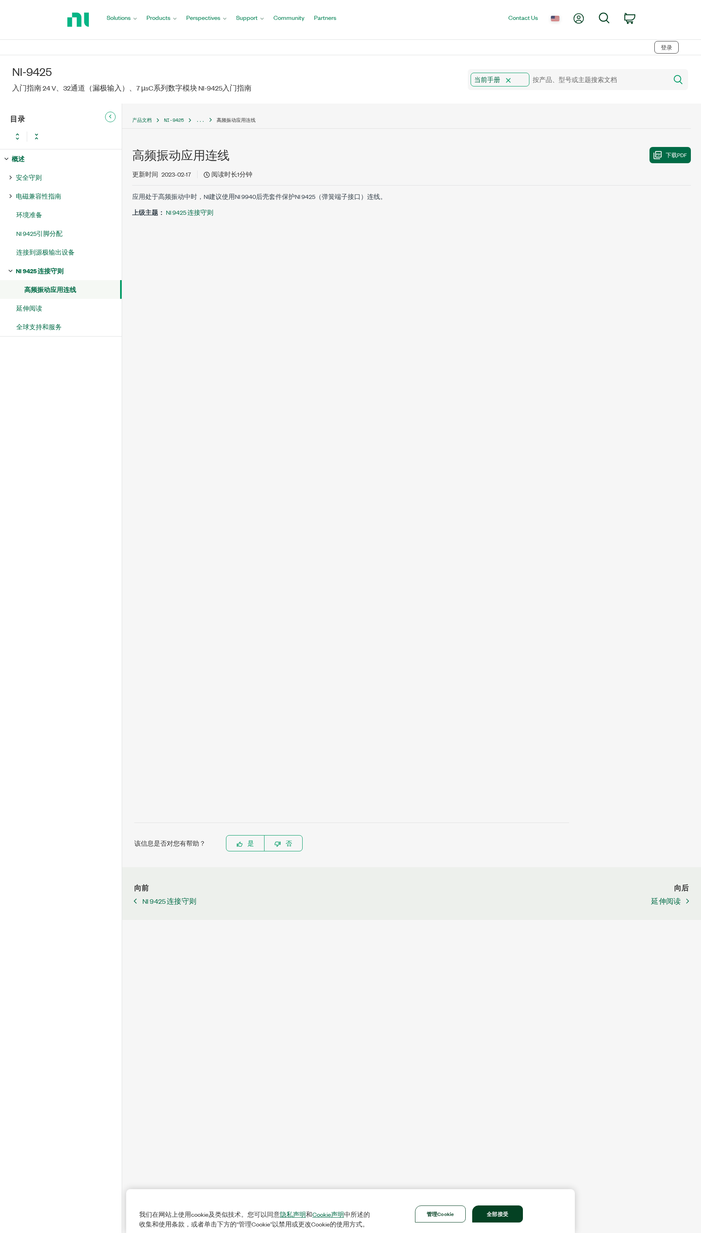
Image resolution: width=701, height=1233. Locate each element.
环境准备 (29, 214)
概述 (18, 158)
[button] (508, 80)
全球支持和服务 (39, 326)
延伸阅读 (29, 308)
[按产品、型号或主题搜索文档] (677, 79)
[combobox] (567, 79)
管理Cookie (440, 1213)
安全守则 (29, 177)
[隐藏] (110, 117)
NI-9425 (174, 120)
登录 (666, 47)
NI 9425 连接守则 (40, 270)
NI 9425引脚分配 (39, 233)
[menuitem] (122, 19)
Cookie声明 (328, 1214)
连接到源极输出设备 (45, 252)
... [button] (200, 120)
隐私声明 (293, 1214)
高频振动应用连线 (50, 289)
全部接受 (497, 1213)
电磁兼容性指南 (38, 196)
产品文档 (142, 120)
